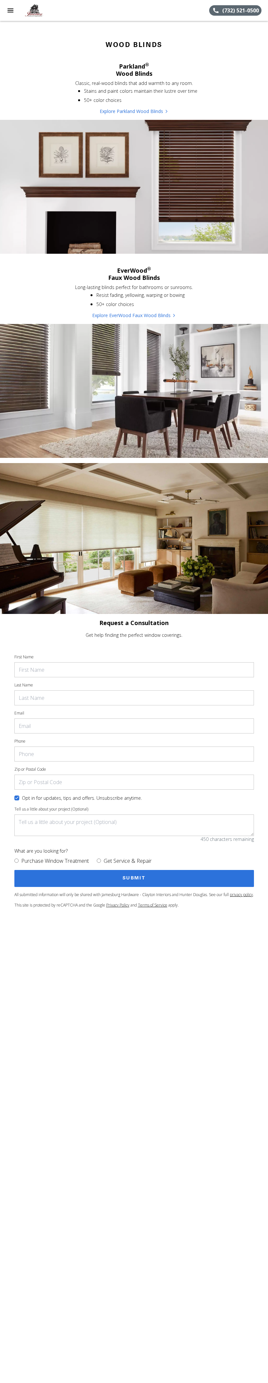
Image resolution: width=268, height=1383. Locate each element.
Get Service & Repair (128, 860)
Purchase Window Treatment (55, 860)
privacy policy (241, 894)
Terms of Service (152, 905)
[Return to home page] (40, 10)
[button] (10, 10)
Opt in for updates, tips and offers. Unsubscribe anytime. (82, 798)
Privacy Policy (117, 905)
